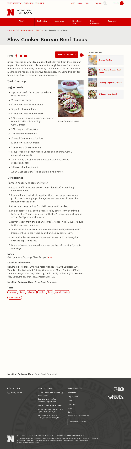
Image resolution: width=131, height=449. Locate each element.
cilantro (31, 292)
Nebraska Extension (24, 10)
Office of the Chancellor (78, 416)
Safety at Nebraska (81, 440)
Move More (59, 21)
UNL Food (24, 13)
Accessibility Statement (91, 438)
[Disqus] (45, 335)
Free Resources (94, 22)
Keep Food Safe (76, 22)
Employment (73, 396)
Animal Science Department (49, 405)
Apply (80, 3)
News (70, 412)
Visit (72, 3)
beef (22, 292)
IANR (17, 30)
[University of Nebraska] (115, 397)
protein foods (61, 292)
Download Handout (65, 54)
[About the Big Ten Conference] (119, 389)
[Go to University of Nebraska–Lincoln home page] (10, 12)
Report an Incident (78, 422)
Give (87, 3)
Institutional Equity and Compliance (29, 440)
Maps (70, 408)
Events (70, 400)
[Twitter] (21, 55)
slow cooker (14, 297)
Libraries (71, 404)
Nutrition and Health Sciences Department (47, 400)
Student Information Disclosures (28, 443)
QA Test (78, 438)
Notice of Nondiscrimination (53, 440)
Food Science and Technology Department (50, 394)
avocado (13, 292)
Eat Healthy (42, 21)
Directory (72, 393)
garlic (41, 292)
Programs (112, 21)
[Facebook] (16, 55)
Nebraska (10, 30)
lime (50, 292)
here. (49, 257)
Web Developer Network (66, 438)
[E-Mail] (25, 55)
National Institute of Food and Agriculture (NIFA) (48, 416)
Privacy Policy (68, 440)
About (21, 21)
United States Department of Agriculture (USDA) (50, 410)
